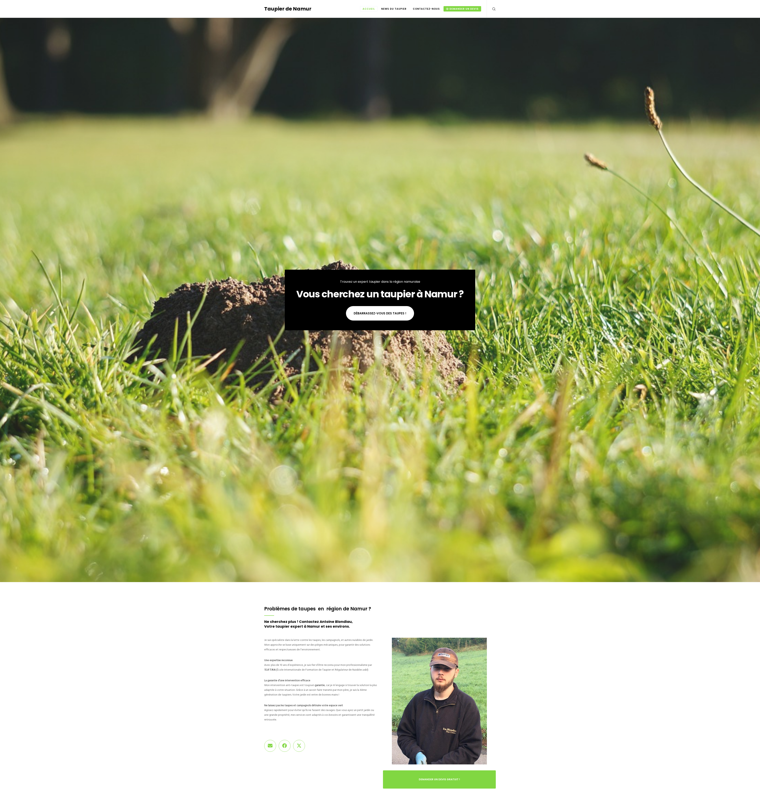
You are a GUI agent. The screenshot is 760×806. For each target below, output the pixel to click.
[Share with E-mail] (270, 746)
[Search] (491, 9)
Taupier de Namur (287, 8)
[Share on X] (299, 746)
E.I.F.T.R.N (270, 669)
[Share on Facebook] (285, 746)
